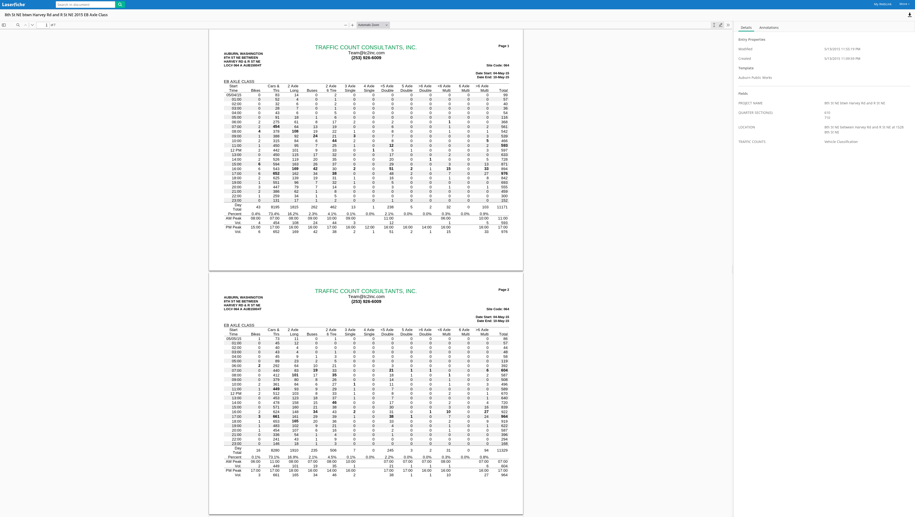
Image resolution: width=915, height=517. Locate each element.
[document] (824, 269)
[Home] (25, 5)
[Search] (120, 4)
